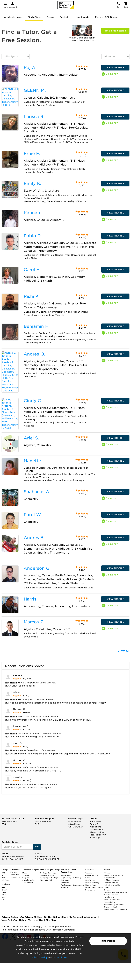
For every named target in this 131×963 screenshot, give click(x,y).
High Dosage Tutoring (71, 878)
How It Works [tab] (82, 17)
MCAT (4, 895)
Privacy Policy (39, 957)
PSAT (4, 878)
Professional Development (72, 885)
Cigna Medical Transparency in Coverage (98, 835)
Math (24, 873)
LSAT (4, 892)
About (107, 873)
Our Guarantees (111, 895)
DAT (3, 897)
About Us (65, 887)
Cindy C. (33, 400)
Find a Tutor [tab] (34, 17)
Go (37, 846)
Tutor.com (65, 880)
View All (123, 651)
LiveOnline (90, 880)
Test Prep (65, 883)
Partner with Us (111, 883)
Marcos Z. (34, 621)
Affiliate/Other (75, 827)
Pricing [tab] (50, 17)
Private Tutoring (92, 883)
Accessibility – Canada (114, 904)
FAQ (4, 824)
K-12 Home (65, 875)
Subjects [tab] (64, 17)
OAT (3, 899)
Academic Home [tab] (13, 17)
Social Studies (28, 880)
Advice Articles (91, 875)
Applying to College (49, 878)
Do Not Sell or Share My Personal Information (70, 917)
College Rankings (48, 873)
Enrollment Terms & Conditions (95, 824)
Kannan (32, 212)
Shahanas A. (37, 491)
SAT (3, 873)
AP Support (27, 883)
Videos (88, 878)
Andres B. (34, 537)
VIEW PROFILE (115, 67)
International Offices (94, 887)
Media (106, 887)
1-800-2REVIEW (10, 821)
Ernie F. (32, 153)
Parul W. (33, 514)
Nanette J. (35, 460)
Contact (107, 890)
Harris (30, 599)
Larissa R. (34, 116)
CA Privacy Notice (31, 917)
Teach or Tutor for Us (113, 875)
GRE (3, 887)
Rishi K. (32, 296)
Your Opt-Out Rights (14, 920)
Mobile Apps (90, 885)
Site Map (51, 920)
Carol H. (32, 269)
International (74, 821)
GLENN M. (35, 90)
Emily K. (32, 183)
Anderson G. (37, 568)
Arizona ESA (16, 878)
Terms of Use (60, 957)
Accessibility (96, 829)
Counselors (90, 890)
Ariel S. (31, 438)
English (25, 878)
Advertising (74, 824)
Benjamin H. (36, 326)
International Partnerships (115, 892)
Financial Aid (46, 880)
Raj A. (30, 67)
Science (25, 875)
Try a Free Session (115, 30)
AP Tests (5, 880)
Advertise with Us (112, 885)
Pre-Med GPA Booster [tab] (107, 17)
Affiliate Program (111, 880)
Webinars (89, 873)
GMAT (4, 890)
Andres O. (34, 354)
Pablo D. (33, 235)
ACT (3, 875)
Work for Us (109, 878)
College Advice (47, 875)
